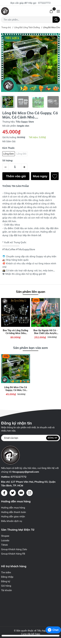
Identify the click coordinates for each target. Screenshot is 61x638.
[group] (30, 62)
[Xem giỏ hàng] (51, 11)
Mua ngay (40, 176)
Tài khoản (6, 590)
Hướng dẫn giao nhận (13, 516)
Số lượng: (7, 160)
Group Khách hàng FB (13, 553)
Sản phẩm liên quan (30, 292)
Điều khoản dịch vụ (11, 521)
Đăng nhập (7, 576)
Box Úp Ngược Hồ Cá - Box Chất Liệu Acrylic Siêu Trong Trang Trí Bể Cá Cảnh (45, 332)
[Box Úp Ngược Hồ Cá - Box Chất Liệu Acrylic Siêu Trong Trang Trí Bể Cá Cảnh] (45, 312)
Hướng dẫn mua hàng (13, 507)
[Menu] (58, 11)
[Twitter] (13, 493)
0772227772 (44, 3)
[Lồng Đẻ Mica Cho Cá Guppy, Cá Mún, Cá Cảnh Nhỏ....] (15, 368)
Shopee (5, 535)
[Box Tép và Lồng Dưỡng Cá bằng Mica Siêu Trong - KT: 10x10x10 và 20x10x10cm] (15, 312)
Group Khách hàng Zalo (14, 549)
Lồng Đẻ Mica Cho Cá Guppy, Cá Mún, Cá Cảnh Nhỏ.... (15, 389)
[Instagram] (29, 493)
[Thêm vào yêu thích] (55, 176)
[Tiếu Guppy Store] (18, 11)
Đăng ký (52, 438)
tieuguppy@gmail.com (25, 471)
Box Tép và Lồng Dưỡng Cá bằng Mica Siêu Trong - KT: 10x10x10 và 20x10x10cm (15, 332)
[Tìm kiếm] (56, 19)
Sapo (37, 634)
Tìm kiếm (6, 572)
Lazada (5, 540)
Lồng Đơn (8, 153)
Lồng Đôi (21, 153)
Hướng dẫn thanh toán (13, 512)
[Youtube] (21, 493)
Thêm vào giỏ (16, 176)
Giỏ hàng (6, 585)
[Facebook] (4, 493)
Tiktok (4, 544)
